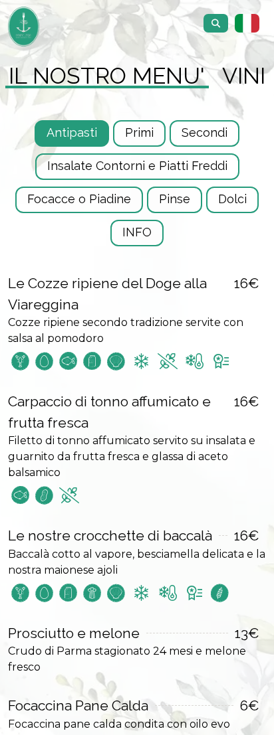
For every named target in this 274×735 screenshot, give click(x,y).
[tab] (106, 76)
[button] (248, 24)
